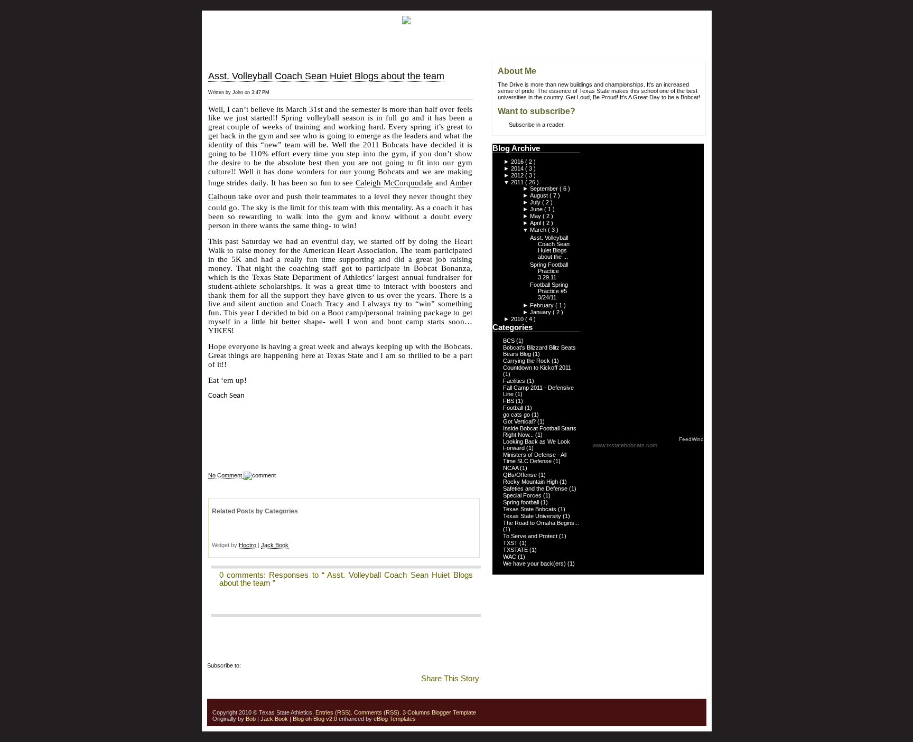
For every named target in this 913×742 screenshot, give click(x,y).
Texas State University (533, 516)
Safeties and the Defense (536, 488)
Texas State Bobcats (530, 509)
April (536, 223)
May (536, 216)
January (541, 312)
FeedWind (691, 439)
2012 (518, 175)
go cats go (517, 414)
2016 (518, 161)
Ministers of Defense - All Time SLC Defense (534, 458)
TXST (511, 543)
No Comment (226, 475)
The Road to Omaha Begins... (541, 523)
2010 (518, 319)
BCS (509, 340)
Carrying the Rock (527, 361)
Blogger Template (453, 712)
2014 (518, 168)
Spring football (522, 502)
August (539, 195)
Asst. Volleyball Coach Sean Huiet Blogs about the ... (550, 247)
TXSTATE (516, 550)
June (537, 209)
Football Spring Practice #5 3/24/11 (549, 290)
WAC (510, 556)
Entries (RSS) (333, 712)
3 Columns (416, 712)
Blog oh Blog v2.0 (315, 719)
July (536, 202)
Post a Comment (232, 604)
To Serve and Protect (531, 536)
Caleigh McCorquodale (394, 183)
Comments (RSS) (376, 712)
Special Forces (523, 495)
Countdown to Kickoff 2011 (537, 367)
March (539, 230)
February (542, 305)
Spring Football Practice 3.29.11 (549, 270)
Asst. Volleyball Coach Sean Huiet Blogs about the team (326, 76)
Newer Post (478, 75)
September (545, 188)
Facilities (515, 381)
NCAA (511, 468)
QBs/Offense (520, 475)
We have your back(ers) (535, 563)
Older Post (478, 99)
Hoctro (247, 545)
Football (514, 408)
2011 (518, 182)
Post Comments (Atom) (273, 665)
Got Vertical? (520, 421)
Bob (251, 719)
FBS (509, 401)
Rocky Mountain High (531, 481)
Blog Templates (396, 719)
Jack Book (274, 545)
